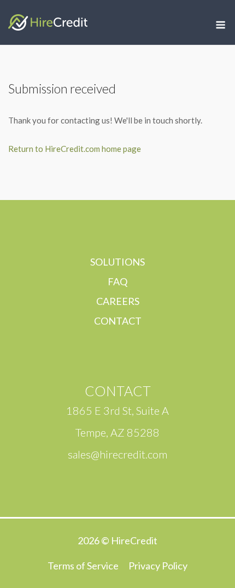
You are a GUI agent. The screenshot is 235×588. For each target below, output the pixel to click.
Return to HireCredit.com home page (74, 149)
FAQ (117, 281)
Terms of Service (83, 566)
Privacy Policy (157, 566)
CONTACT (118, 321)
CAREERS (117, 301)
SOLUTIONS (117, 262)
